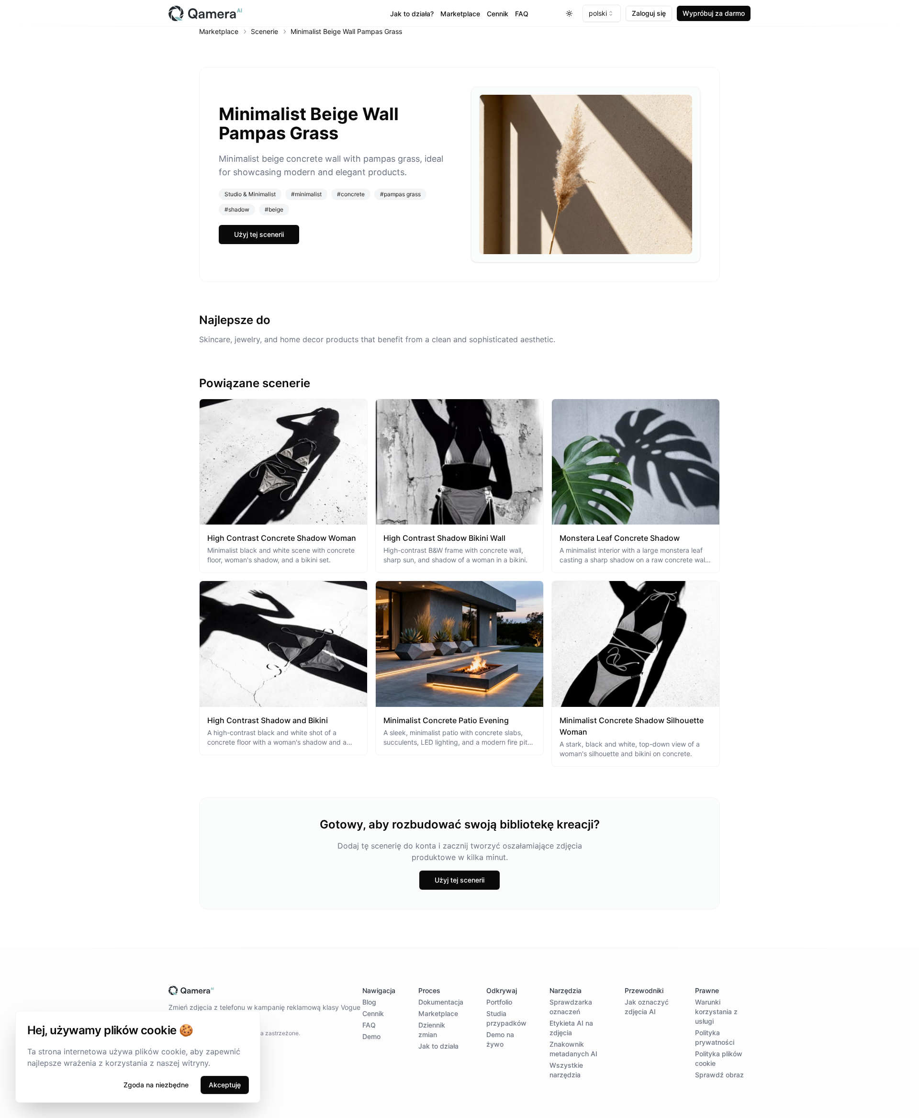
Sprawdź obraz (719, 1075)
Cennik (497, 14)
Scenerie (264, 31)
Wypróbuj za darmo (714, 13)
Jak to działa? (412, 14)
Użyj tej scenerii (259, 234)
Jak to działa (438, 1046)
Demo (371, 1036)
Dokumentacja (440, 1002)
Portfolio (499, 1002)
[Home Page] (265, 13)
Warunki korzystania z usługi (716, 1011)
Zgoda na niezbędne (156, 1085)
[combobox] (602, 13)
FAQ (521, 14)
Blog (369, 1002)
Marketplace (460, 14)
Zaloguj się (649, 13)
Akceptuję (225, 1085)
